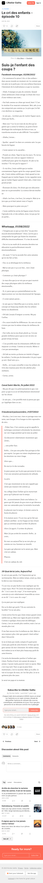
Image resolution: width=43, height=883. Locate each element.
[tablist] (11, 756)
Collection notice (35, 868)
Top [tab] (4, 782)
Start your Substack (16, 873)
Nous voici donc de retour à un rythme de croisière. (15, 827)
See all (5, 839)
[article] (21, 794)
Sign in (38, 3)
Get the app (32, 873)
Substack (11, 879)
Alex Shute (20, 58)
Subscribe (31, 3)
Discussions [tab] (18, 782)
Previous (8, 741)
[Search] (39, 782)
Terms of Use (32, 715)
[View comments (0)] (12, 26)
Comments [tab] (6, 756)
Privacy (20, 868)
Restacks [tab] (15, 756)
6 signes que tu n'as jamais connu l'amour (14, 822)
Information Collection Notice (23, 717)
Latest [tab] (9, 782)
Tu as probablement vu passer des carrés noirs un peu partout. (16, 794)
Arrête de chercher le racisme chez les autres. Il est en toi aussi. (16, 789)
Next (36, 741)
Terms (26, 868)
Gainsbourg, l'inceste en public (15, 806)
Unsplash (29, 58)
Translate (6, 9)
